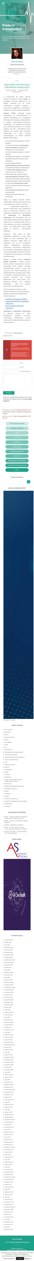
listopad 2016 (9, 1174)
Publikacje (8, 777)
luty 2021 (7, 1052)
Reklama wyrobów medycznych (14, 786)
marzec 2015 (9, 1224)
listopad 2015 (9, 1204)
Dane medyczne (10, 737)
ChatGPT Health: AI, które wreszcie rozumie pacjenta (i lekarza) (16, 828)
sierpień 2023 (9, 1005)
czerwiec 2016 (9, 1187)
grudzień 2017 (9, 1142)
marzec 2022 (9, 1037)
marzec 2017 (9, 1164)
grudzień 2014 (9, 1229)
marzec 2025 (9, 975)
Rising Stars (17, 456)
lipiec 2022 (8, 1027)
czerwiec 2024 (9, 992)
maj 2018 (7, 1129)
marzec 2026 (9, 950)
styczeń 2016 (9, 1199)
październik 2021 (10, 1045)
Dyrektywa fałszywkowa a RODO (16, 299)
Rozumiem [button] (20, 1258)
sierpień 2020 (9, 1065)
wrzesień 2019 (9, 1092)
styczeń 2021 (9, 1055)
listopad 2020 (9, 1060)
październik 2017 (10, 1147)
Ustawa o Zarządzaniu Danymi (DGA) (16, 801)
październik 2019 (10, 1089)
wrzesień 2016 (9, 1179)
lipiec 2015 (8, 1214)
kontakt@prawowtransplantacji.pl (19, 1242)
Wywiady (17, 442)
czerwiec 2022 (9, 1030)
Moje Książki (17, 447)
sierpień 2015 (9, 1212)
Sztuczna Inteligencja (11, 798)
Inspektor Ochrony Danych (17, 465)
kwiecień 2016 (9, 1192)
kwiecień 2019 (9, 1104)
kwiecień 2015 (9, 1222)
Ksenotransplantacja (11, 754)
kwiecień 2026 (9, 947)
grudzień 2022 (9, 1022)
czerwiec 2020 (9, 1070)
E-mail (22, 367)
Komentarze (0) (17, 92)
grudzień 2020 (9, 1057)
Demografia (8, 742)
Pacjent (7, 767)
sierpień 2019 (9, 1094)
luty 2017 (7, 1167)
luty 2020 (7, 1080)
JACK (6, 816)
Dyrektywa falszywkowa (17, 461)
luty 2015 (7, 1227)
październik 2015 (10, 1207)
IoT (6, 747)
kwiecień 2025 (9, 972)
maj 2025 (7, 970)
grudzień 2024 (9, 982)
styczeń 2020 (9, 1082)
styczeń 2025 (9, 980)
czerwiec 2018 (9, 1127)
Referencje (8, 784)
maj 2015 (7, 1219)
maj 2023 (7, 1010)
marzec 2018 (9, 1134)
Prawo (7, 772)
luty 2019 (7, 1109)
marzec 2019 (9, 1107)
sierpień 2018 (9, 1122)
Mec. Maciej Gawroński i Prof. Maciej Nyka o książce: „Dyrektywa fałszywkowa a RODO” (16, 412)
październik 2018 (10, 1119)
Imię (21, 363)
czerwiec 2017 (9, 1157)
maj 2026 (7, 945)
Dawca (7, 739)
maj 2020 (7, 1072)
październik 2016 (10, 1177)
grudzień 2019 (9, 1085)
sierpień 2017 (9, 1152)
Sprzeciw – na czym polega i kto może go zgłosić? (16, 832)
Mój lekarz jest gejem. (17, 825)
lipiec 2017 (8, 1154)
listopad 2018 (9, 1117)
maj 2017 (7, 1159)
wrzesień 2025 (9, 962)
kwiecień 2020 (9, 1075)
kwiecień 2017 (9, 1162)
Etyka (6, 744)
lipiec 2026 (8, 942)
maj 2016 (7, 1189)
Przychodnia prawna (17, 423)
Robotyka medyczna (11, 789)
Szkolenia (17, 437)
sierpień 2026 (9, 940)
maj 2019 (7, 1102)
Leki (6, 762)
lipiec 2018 (8, 1124)
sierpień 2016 (9, 1182)
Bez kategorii (9, 730)
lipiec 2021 (8, 1047)
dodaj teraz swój (18, 333)
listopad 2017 (9, 1144)
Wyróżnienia (8, 803)
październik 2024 (10, 987)
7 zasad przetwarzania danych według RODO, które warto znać (16, 817)
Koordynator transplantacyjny (14, 752)
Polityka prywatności (17, 1248)
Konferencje (8, 749)
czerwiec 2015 (9, 1217)
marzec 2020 (9, 1077)
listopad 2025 (9, 957)
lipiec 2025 (8, 967)
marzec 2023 (9, 1015)
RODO (17, 433)
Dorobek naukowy (17, 428)
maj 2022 (7, 1032)
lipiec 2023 (8, 1007)
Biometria (8, 732)
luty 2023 (7, 1017)
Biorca (7, 734)
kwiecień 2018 (9, 1132)
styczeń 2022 (9, 1040)
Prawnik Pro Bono (17, 451)
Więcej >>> (27, 1258)
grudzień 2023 (9, 1000)
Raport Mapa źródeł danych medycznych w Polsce (13, 780)
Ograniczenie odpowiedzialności (17, 1250)
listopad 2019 (9, 1087)
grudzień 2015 (9, 1202)
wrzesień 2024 (9, 990)
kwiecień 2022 (9, 1035)
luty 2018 (7, 1137)
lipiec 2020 (8, 1067)
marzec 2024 (9, 995)
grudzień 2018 (9, 1114)
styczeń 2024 (9, 997)
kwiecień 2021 (9, 1050)
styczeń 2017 (9, 1169)
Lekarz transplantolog (11, 759)
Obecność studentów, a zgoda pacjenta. (16, 821)
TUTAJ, (25, 99)
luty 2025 (7, 977)
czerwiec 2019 (9, 1099)
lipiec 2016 (8, 1184)
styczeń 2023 (9, 1020)
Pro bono (7, 774)
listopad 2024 (9, 985)
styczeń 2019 (9, 1112)
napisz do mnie (25, 349)
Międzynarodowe (10, 764)
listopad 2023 (9, 1002)
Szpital (7, 796)
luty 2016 (7, 1197)
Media (17, 470)
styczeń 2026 (9, 952)
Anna (6, 827)
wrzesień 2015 (9, 1209)
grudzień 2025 (9, 955)
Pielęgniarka (8, 769)
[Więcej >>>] (17, 73)
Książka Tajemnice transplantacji (15, 757)
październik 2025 (10, 960)
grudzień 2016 (9, 1172)
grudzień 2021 (9, 1042)
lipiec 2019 (8, 1097)
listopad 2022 (9, 1025)
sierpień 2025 (9, 965)
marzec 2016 (9, 1194)
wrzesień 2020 (9, 1062)
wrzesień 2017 (9, 1149)
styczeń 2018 (9, 1139)
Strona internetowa (25, 371)
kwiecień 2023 (9, 1012)
